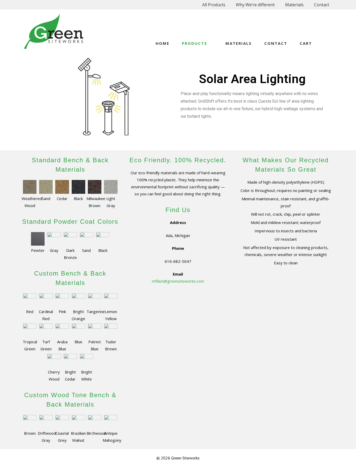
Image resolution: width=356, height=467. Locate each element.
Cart (306, 43)
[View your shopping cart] (326, 43)
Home (162, 43)
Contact (321, 5)
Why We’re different (255, 5)
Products (194, 43)
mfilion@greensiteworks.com (178, 281)
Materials (294, 5)
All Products (213, 5)
